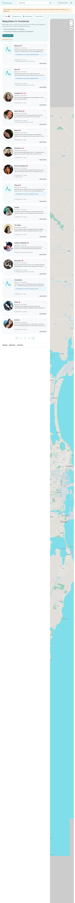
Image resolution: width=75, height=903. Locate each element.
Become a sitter (63, 3)
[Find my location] (71, 28)
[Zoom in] (71, 21)
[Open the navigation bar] (71, 2)
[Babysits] (7, 3)
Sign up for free (8, 35)
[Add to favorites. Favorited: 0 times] (45, 46)
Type (7, 16)
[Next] (33, 338)
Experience (17, 16)
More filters (39, 16)
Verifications (28, 16)
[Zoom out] (71, 24)
